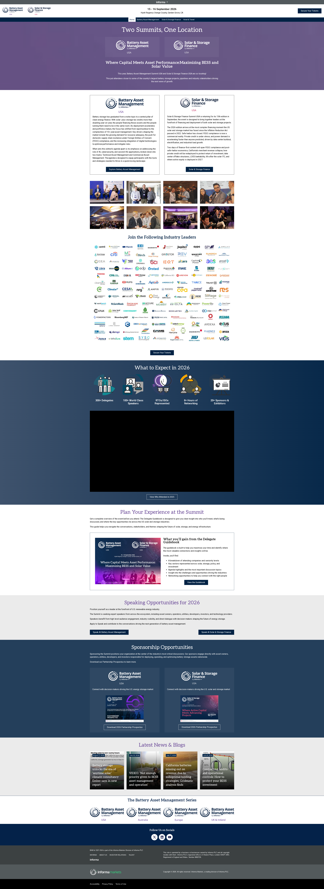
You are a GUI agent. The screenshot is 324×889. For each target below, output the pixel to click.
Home (132, 20)
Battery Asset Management (148, 20)
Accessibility (94, 884)
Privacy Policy (107, 884)
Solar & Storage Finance (171, 20)
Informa (93, 855)
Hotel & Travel (188, 20)
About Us (103, 855)
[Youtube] (169, 837)
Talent (131, 855)
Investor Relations (118, 855)
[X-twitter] (154, 837)
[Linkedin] (162, 837)
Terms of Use (121, 884)
